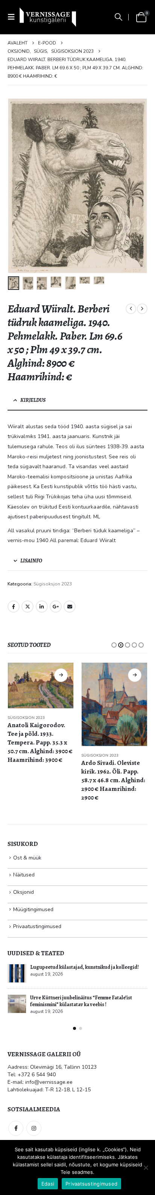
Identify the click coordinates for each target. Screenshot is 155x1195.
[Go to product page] (40, 685)
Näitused (24, 874)
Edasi (47, 1184)
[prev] (131, 308)
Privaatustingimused (37, 926)
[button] (14, 17)
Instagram (33, 1128)
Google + (56, 607)
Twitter (27, 607)
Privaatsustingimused (91, 1184)
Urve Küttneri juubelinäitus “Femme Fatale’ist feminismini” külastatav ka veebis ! (81, 1001)
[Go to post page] (17, 973)
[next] (142, 308)
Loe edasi (61, 675)
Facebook (14, 607)
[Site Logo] (48, 17)
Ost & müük (27, 857)
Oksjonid (23, 892)
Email (70, 607)
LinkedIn (42, 607)
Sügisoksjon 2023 (52, 584)
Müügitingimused (33, 909)
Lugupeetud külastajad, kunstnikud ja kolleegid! (84, 967)
